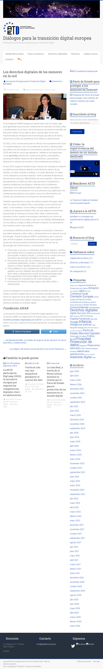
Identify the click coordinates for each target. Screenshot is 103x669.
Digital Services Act (80, 313)
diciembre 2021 (77, 525)
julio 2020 (74, 599)
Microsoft (87, 328)
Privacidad (83, 339)
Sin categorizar (76, 271)
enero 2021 (75, 573)
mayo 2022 (75, 503)
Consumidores (79, 307)
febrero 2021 (76, 569)
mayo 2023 (75, 481)
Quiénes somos (91, 54)
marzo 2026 (75, 380)
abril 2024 (74, 446)
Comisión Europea (81, 296)
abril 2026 (74, 376)
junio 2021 (74, 551)
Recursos (75, 54)
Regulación (83, 346)
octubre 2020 (76, 586)
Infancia (41, 90)
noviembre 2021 (77, 529)
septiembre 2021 (77, 538)
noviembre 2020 (77, 582)
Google (74, 321)
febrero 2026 (76, 384)
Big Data (87, 291)
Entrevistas (89, 316)
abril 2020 (74, 613)
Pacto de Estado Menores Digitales (85, 332)
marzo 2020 (75, 617)
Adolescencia (74, 285)
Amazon (93, 288)
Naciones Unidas (50, 90)
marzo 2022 (75, 512)
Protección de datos (81, 343)
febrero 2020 (76, 621)
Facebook (84, 318)
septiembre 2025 (77, 402)
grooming (13, 155)
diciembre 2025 (77, 389)
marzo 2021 (75, 564)
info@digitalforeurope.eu (46, 644)
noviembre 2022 (77, 490)
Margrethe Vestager (77, 328)
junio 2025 (74, 411)
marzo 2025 (75, 415)
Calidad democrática (14, 54)
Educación (76, 316)
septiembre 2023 (77, 472)
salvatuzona (77, 354)
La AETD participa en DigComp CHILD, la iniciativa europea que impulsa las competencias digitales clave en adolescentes (12, 382)
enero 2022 (75, 520)
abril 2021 (74, 560)
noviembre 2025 (77, 393)
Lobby (93, 325)
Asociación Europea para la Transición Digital (25, 81)
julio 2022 (74, 498)
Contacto (9, 59)
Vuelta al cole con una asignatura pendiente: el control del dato (33, 374)
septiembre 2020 (77, 591)
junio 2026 (74, 371)
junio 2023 (74, 476)
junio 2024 (74, 437)
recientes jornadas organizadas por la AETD (22, 320)
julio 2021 (74, 547)
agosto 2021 (75, 542)
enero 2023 (75, 485)
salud (80, 351)
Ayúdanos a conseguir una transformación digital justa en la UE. (84, 219)
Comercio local (79, 293)
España (74, 318)
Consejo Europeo (89, 305)
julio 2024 (74, 433)
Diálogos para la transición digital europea (47, 38)
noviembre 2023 (77, 463)
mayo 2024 (75, 441)
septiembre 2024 (77, 428)
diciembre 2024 (77, 419)
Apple (82, 290)
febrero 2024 (76, 455)
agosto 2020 (75, 595)
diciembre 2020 (77, 577)
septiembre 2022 (77, 494)
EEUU (82, 316)
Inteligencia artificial (80, 324)
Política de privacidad (84, 661)
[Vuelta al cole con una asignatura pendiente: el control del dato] (32, 363)
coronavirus (94, 307)
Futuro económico (36, 54)
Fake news (93, 319)
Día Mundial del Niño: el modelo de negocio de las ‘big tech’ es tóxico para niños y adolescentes (34, 341)
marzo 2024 (75, 450)
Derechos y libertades (57, 54)
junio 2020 (74, 604)
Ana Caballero (74, 291)
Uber (93, 357)
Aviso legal (96, 661)
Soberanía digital (80, 357)
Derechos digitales (32, 90)
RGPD (83, 348)
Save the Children (89, 354)
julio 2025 (74, 406)
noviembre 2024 (77, 424)
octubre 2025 (76, 397)
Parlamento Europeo (78, 336)
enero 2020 (75, 626)
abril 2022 (74, 507)
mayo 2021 (75, 555)
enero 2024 (75, 459)
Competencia (76, 302)
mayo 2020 (75, 608)
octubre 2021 (76, 534)
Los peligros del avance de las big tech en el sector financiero (37, 349)
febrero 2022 (76, 516)
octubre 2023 (76, 468)
